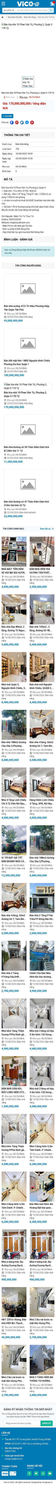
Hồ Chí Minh (21, 314)
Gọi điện (8, 116)
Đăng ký (46, 1423)
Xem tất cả (45, 529)
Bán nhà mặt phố (28, 512)
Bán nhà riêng (30, 17)
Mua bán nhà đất (15, 17)
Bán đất (23, 371)
